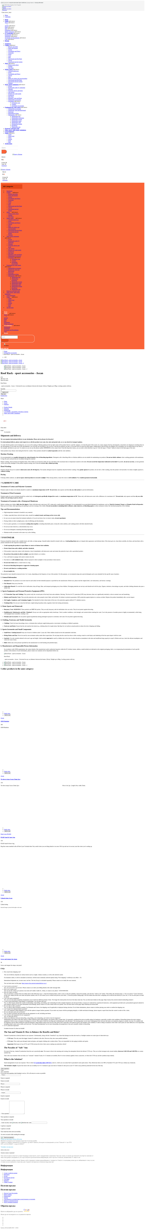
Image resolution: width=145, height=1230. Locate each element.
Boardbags (14, 125)
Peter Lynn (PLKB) (6, 834)
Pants (6, 27)
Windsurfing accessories (14, 99)
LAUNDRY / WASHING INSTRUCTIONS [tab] (16, 412)
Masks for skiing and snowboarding (17, 78)
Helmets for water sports (14, 93)
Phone (2, 1084)
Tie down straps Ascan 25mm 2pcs (10, 779)
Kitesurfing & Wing (13, 113)
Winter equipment (9, 31)
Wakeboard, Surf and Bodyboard (17, 110)
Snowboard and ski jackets (15, 81)
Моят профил (8, 1194)
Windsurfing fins (16, 116)
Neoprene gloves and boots (15, 90)
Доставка (6, 1179)
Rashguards (8, 35)
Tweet (5, 403)
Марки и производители (11, 1200)
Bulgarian (4, 10)
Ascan (2, 718)
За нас (6, 1176)
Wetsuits (10, 89)
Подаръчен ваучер (9, 1177)
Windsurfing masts (16, 121)
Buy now (3, 394)
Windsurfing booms (17, 119)
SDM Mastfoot (5, 721)
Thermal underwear (13, 71)
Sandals (10, 66)
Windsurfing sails (16, 122)
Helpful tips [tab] (7, 410)
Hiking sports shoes (13, 65)
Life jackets (11, 92)
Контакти (6, 1174)
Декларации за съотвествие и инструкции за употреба (19, 1199)
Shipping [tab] (6, 408)
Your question (5, 1113)
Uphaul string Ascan (6, 898)
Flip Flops (11, 68)
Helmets (10, 83)
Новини (6, 1180)
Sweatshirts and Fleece (14, 74)
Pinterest (6, 404)
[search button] (4, 152)
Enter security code (6, 1122)
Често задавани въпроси (11, 1202)
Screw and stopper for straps (9, 959)
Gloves (10, 75)
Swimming (11, 101)
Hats (6, 28)
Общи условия (8, 1182)
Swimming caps (16, 103)
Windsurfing (11, 115)
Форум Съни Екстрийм (10, 1193)
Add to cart (4, 392)
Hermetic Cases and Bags (15, 98)
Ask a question (5, 1068)
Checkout (4, 165)
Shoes (6, 22)
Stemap (6, 1197)
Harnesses (11, 112)
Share (5, 401)
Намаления (7, 1196)
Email (3, 1092)
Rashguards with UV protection (16, 87)
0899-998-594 (4, 348)
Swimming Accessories (18, 106)
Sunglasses (8, 36)
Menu (6, 15)
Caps (6, 39)
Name (3, 1075)
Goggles (14, 104)
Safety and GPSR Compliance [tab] (12, 413)
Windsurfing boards (17, 124)
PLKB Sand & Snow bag (8, 837)
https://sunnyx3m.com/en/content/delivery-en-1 (34, 983)
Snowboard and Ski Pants (15, 80)
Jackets (7, 25)
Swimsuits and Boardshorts (12, 38)
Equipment (8, 30)
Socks (9, 72)
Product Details (8, 407)
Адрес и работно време (10, 1173)
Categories (7, 17)
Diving (10, 86)
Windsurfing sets (16, 127)
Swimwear (11, 95)
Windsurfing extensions (18, 118)
